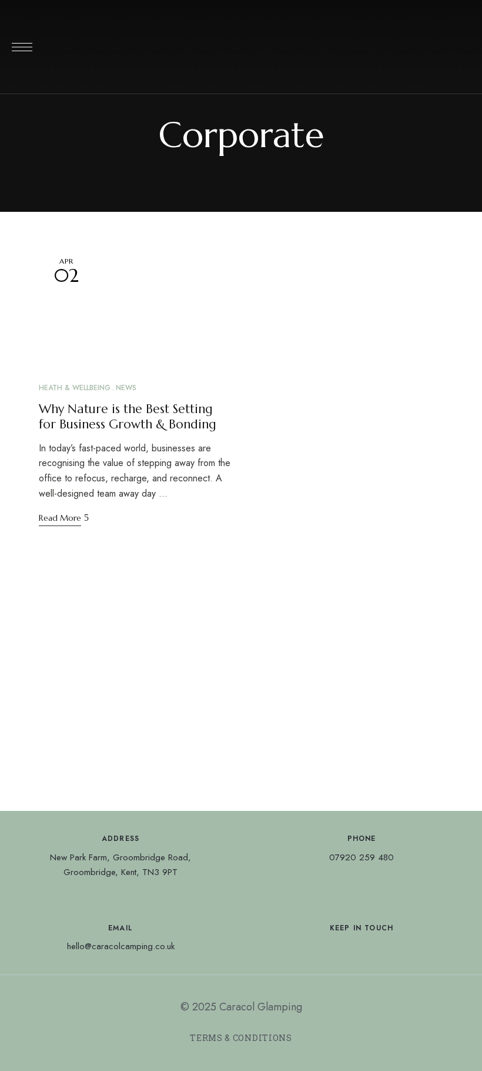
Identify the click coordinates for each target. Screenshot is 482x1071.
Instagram (361, 947)
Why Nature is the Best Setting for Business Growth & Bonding (127, 416)
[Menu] (22, 47)
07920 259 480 (361, 857)
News (126, 387)
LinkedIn (383, 947)
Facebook (339, 947)
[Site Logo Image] (241, 50)
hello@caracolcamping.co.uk (121, 946)
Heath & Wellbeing (75, 387)
